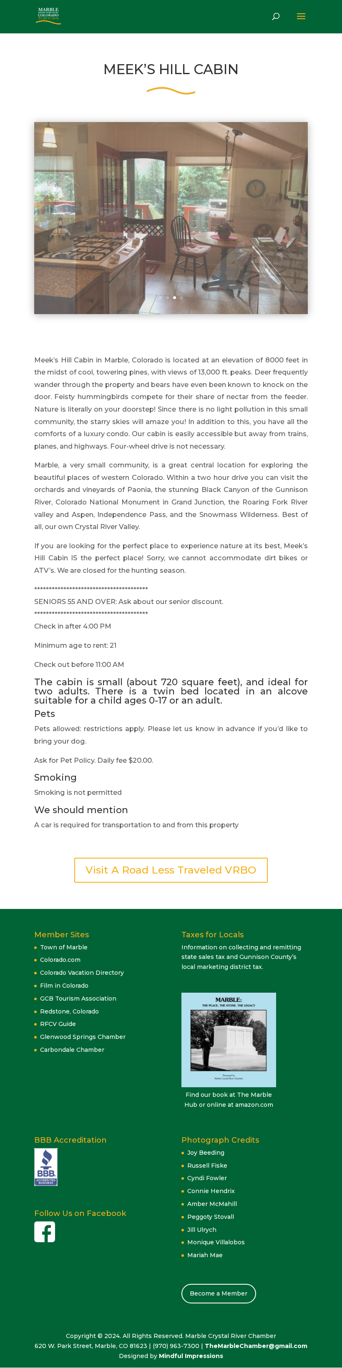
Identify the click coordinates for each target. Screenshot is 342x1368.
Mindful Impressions (191, 1356)
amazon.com (254, 1104)
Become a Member (218, 1293)
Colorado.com (60, 960)
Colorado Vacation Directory (82, 972)
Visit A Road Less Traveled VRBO (171, 870)
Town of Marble (64, 947)
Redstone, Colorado (69, 1011)
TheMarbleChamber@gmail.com (256, 1346)
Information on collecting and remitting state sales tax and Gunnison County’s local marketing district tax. (241, 957)
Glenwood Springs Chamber (83, 1037)
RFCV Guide (58, 1024)
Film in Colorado (64, 985)
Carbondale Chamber (72, 1049)
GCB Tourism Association (78, 998)
